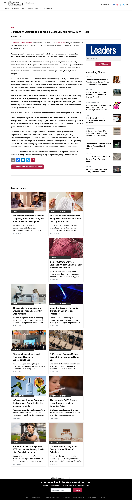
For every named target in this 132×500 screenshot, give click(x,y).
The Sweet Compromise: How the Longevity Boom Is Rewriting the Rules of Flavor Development (28, 218)
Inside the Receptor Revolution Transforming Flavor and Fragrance (64, 311)
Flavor (87, 115)
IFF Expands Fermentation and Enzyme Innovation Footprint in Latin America (27, 311)
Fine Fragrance (90, 128)
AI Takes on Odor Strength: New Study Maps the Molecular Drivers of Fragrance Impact (66, 218)
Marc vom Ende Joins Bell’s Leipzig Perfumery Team (96, 170)
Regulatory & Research (92, 102)
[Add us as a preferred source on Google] (33, 160)
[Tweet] (28, 160)
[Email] (13, 160)
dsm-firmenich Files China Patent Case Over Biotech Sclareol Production (96, 94)
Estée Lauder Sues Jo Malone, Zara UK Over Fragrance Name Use (64, 357)
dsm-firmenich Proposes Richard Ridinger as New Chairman (95, 120)
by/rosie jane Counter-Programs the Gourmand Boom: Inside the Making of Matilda (28, 403)
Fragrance (88, 166)
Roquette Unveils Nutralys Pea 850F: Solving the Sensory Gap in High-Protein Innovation (28, 449)
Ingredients (89, 77)
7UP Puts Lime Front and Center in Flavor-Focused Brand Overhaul (98, 146)
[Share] (18, 160)
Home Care (16, 350)
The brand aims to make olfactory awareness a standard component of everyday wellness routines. (65, 412)
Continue (77, 490)
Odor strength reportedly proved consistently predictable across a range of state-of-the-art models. (63, 227)
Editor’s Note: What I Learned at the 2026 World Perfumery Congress (98, 159)
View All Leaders (103, 64)
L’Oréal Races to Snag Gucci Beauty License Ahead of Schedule (63, 449)
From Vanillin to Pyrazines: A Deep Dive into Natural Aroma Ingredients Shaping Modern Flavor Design (97, 82)
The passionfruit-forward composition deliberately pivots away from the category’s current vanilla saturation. (29, 412)
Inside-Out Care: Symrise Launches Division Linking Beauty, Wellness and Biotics (66, 265)
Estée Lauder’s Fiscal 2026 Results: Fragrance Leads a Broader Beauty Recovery (96, 133)
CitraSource (61, 43)
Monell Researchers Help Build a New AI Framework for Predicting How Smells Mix (98, 107)
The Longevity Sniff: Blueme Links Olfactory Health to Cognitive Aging (63, 403)
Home (13, 28)
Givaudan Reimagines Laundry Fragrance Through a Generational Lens (27, 357)
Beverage (88, 141)
